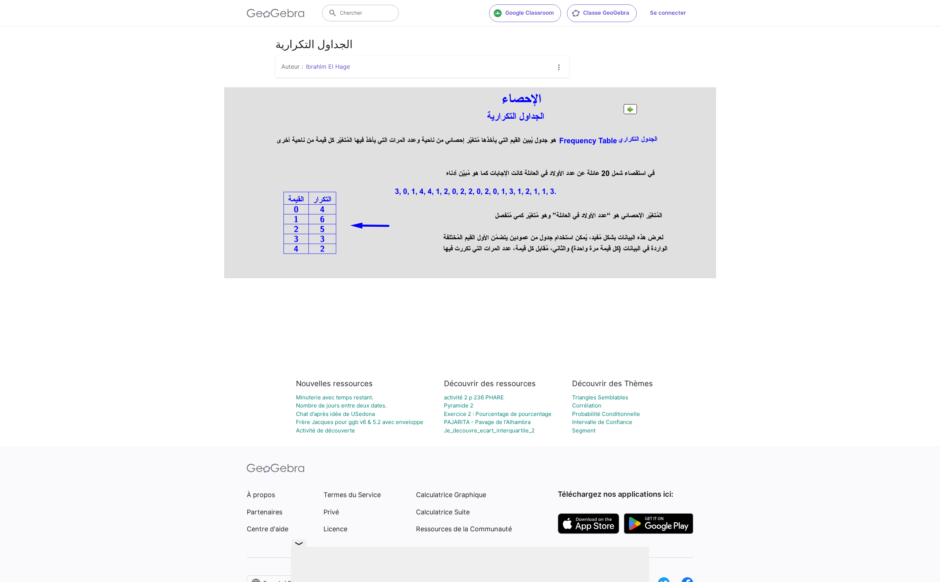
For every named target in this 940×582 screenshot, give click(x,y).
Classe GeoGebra (606, 12)
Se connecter (668, 12)
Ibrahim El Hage (328, 66)
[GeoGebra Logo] (275, 13)
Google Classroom (529, 12)
